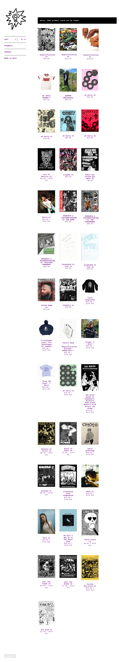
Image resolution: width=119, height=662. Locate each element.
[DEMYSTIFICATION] (15, 19)
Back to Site (10, 58)
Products (8, 46)
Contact (7, 52)
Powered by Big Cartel (10, 656)
